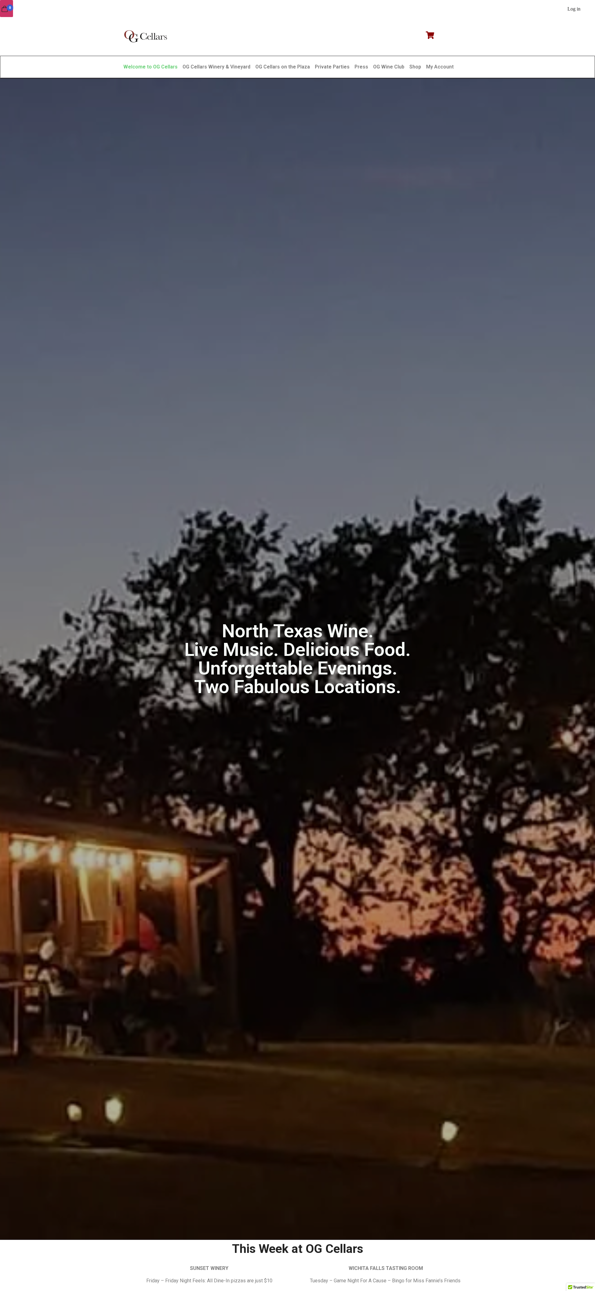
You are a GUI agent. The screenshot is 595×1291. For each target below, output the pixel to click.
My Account (440, 67)
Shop (415, 67)
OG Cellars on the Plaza (282, 67)
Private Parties (332, 67)
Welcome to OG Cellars (150, 67)
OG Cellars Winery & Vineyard (216, 67)
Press (361, 67)
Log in (573, 8)
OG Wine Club (388, 67)
